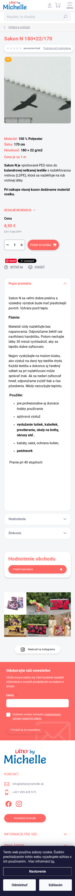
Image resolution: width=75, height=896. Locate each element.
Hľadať (65, 16)
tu (52, 861)
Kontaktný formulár (25, 818)
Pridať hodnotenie (23, 569)
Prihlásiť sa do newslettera (25, 729)
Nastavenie (37, 871)
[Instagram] (18, 803)
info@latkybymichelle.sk (28, 784)
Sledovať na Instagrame (41, 649)
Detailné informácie (17, 210)
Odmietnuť (20, 885)
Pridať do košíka (40, 245)
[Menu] (70, 5)
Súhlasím (55, 885)
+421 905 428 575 (24, 792)
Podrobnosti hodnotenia (57, 48)
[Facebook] (7, 803)
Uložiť (12, 260)
